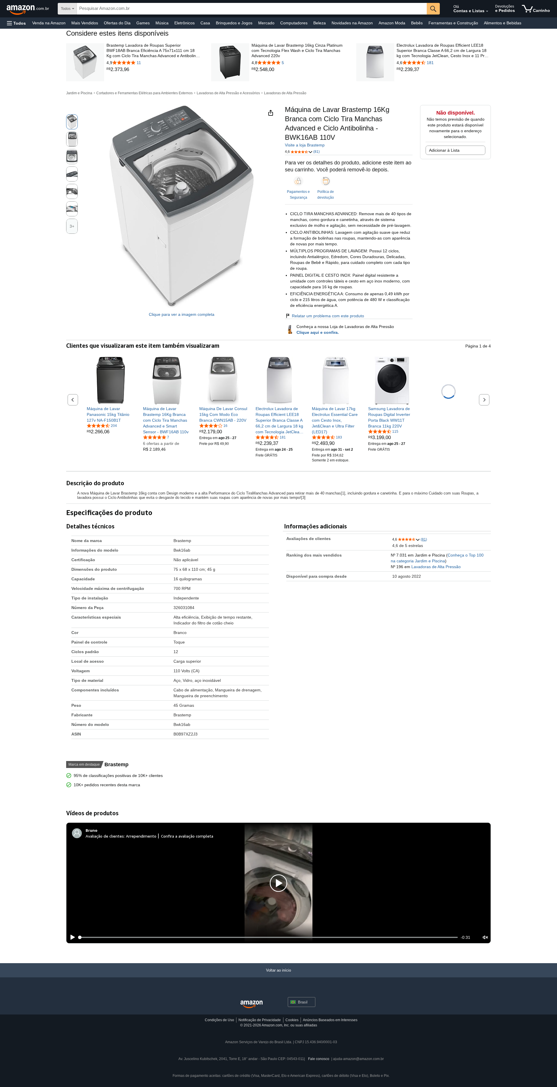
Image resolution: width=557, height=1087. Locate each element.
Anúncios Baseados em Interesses (330, 1020)
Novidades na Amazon (352, 23)
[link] (153, 70)
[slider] (268, 937)
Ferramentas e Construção (453, 23)
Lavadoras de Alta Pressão (285, 93)
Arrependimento (141, 836)
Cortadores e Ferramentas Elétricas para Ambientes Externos (144, 93)
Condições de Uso (219, 1020)
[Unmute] (485, 937)
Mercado (266, 23)
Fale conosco (318, 1059)
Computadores (294, 23)
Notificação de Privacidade (259, 1020)
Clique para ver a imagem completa (181, 314)
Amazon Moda (392, 23)
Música (162, 23)
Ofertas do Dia (117, 23)
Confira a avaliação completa (187, 836)
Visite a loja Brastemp (305, 145)
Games (143, 23)
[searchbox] (252, 8)
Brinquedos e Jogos (234, 23)
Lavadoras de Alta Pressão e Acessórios (228, 93)
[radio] (71, 122)
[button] (16, 23)
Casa (205, 23)
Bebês (417, 23)
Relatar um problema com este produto (328, 316)
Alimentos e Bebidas (502, 23)
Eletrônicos (184, 23)
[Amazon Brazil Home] (251, 1004)
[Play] (71, 937)
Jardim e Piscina (79, 93)
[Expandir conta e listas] (487, 11)
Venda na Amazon (49, 23)
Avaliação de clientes (105, 836)
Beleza (319, 23)
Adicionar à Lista (444, 150)
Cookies (292, 1020)
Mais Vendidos (84, 23)
